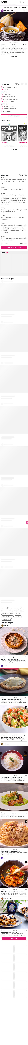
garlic (21, 611)
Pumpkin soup (7, 619)
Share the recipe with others (14, 247)
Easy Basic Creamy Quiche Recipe (9, 659)
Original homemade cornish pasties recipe (11, 699)
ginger (20, 613)
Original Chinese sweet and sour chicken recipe (13, 891)
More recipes (14, 938)
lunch (4, 608)
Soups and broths (7, 7)
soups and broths (15, 608)
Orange (18, 616)
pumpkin (13, 611)
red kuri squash (7, 616)
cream (4, 613)
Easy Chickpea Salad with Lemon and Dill (11, 737)
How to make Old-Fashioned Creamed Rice (11, 777)
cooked (5, 611)
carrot (12, 613)
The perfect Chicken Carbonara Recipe (10, 851)
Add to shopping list (15, 116)
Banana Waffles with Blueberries (9, 932)
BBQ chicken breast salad (7, 815)
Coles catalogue (5, 142)
